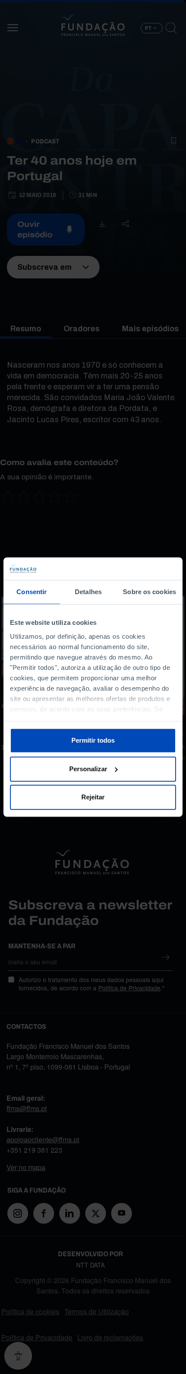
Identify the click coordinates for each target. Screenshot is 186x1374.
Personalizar (88, 769)
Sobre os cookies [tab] (149, 591)
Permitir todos (93, 740)
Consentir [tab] (31, 591)
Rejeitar (93, 797)
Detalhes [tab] (88, 591)
